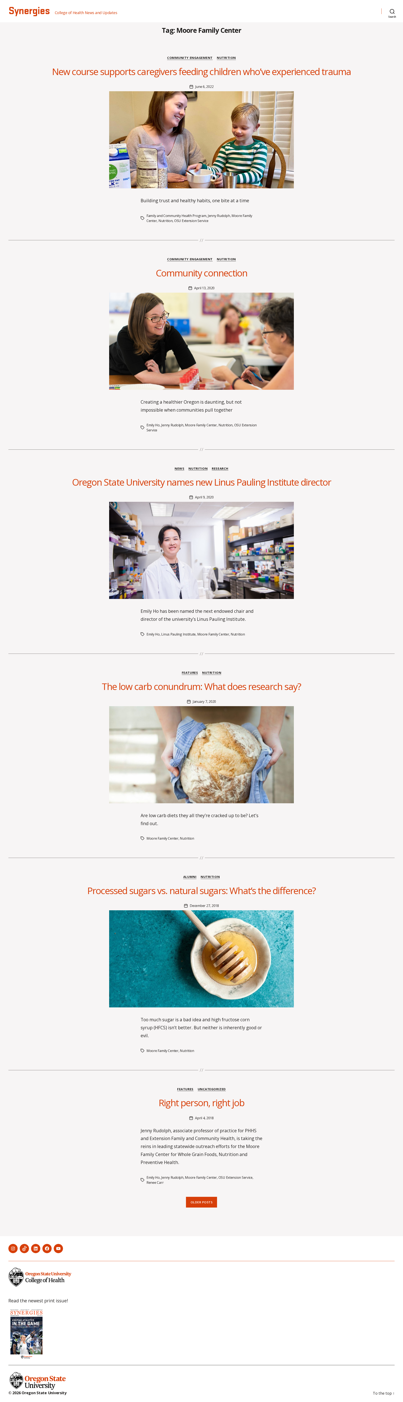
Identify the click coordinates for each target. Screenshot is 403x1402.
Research (220, 468)
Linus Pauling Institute (178, 634)
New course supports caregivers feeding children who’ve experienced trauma (201, 71)
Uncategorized (212, 1089)
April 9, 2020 (204, 497)
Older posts (202, 1202)
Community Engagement (190, 58)
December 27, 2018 (204, 905)
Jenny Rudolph (219, 215)
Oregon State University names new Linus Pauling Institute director (201, 482)
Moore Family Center (201, 425)
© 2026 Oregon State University (37, 1392)
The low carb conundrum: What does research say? (201, 686)
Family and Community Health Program (176, 215)
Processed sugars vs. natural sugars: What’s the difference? (201, 890)
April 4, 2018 (204, 1118)
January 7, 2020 (204, 701)
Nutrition (226, 58)
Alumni (189, 877)
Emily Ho (153, 425)
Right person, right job (201, 1102)
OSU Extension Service (191, 220)
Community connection (201, 273)
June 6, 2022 (204, 86)
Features (190, 673)
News (179, 468)
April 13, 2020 (204, 288)
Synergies (29, 11)
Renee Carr (155, 1182)
